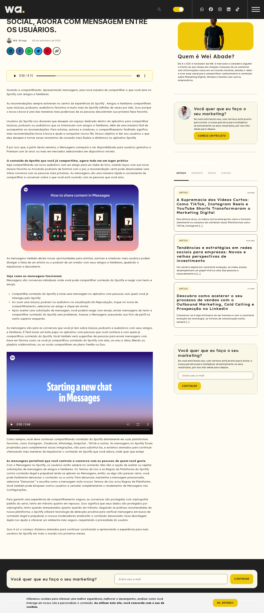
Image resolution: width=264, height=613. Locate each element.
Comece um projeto (212, 135)
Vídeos (212, 173)
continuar (189, 385)
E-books (226, 173)
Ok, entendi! (225, 602)
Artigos (181, 173)
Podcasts (197, 173)
